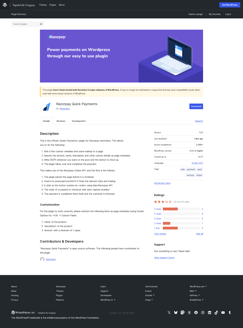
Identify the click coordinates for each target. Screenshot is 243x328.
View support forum (164, 257)
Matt (193, 291)
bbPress (195, 295)
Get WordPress (230, 5)
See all (199, 233)
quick (199, 169)
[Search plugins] (41, 24)
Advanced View (162, 183)
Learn (103, 286)
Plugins (59, 295)
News (13, 291)
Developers (106, 295)
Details (46, 121)
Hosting (14, 295)
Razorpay (65, 108)
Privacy (14, 300)
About (14, 286)
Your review (160, 233)
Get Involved (151, 286)
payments (191, 169)
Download (196, 106)
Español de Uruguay (47, 313)
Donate (150, 295)
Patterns (60, 300)
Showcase (61, 286)
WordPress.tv (108, 300)
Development (79, 121)
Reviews (61, 121)
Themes (60, 291)
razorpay (190, 175)
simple (199, 175)
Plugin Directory (18, 14)
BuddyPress (196, 300)
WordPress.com (198, 286)
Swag (149, 300)
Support (199, 121)
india (183, 169)
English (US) (197, 163)
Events (148, 291)
